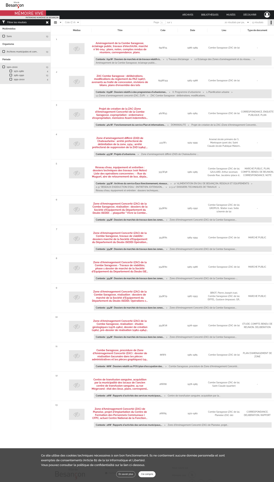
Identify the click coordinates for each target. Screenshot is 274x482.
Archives (187, 14)
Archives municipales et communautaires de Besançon (35, 51)
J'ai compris (147, 474)
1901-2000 (12, 67)
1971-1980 (19, 71)
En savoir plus (126, 474)
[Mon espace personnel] (267, 14)
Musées (230, 14)
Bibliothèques (210, 14)
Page (156, 22)
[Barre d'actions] (271, 22)
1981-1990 (19, 75)
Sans (9, 36)
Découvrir (249, 14)
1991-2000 (19, 79)
